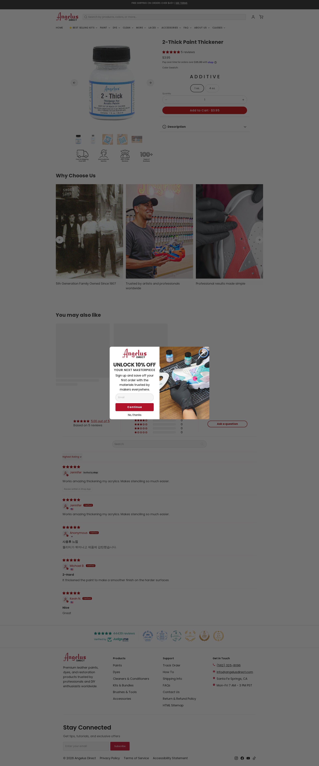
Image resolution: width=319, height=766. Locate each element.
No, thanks (134, 414)
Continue (134, 407)
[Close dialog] (203, 353)
